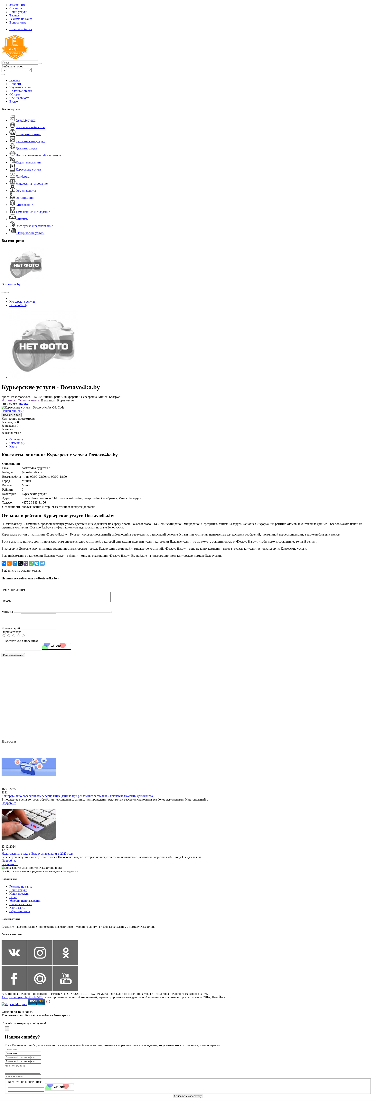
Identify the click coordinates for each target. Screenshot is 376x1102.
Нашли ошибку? (13, 411)
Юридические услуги (30, 233)
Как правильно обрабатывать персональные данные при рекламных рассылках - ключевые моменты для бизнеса (77, 796)
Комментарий (11, 628)
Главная (14, 80)
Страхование (24, 204)
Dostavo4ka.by (11, 284)
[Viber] (26, 563)
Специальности (19, 98)
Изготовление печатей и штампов (38, 155)
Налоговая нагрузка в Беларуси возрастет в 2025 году (37, 853)
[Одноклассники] (9, 563)
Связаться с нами (20, 904)
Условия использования (25, 900)
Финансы (22, 219)
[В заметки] (7, 292)
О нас (13, 897)
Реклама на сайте (20, 886)
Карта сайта (17, 907)
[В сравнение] (3, 292)
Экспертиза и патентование (34, 226)
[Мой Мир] (15, 563)
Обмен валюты (26, 190)
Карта (13, 446)
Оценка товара (11, 632)
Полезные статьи (20, 91)
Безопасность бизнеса (30, 127)
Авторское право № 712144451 (22, 997)
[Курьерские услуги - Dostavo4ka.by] (43, 377)
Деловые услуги (26, 148)
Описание (16, 439)
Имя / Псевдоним (13, 589)
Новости (15, 83)
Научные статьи (20, 87)
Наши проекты (19, 893)
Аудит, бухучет (25, 120)
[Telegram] (42, 563)
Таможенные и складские (33, 211)
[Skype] (36, 563)
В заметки (48, 400)
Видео (13, 101)
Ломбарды (23, 176)
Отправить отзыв (13, 655)
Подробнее (9, 803)
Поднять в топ (11, 414)
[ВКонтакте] (4, 563)
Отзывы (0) (16, 443)
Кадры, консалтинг (28, 162)
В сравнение (65, 400)
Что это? (23, 404)
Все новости (10, 864)
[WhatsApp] (31, 563)
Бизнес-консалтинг (28, 134)
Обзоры (14, 94)
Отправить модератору (188, 1096)
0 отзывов (9, 400)
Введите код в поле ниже (21, 641)
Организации (25, 197)
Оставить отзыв (28, 400)
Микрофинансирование (32, 183)
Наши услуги (18, 890)
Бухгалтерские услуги (30, 141)
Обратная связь (19, 911)
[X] (20, 563)
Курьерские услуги (28, 169)
